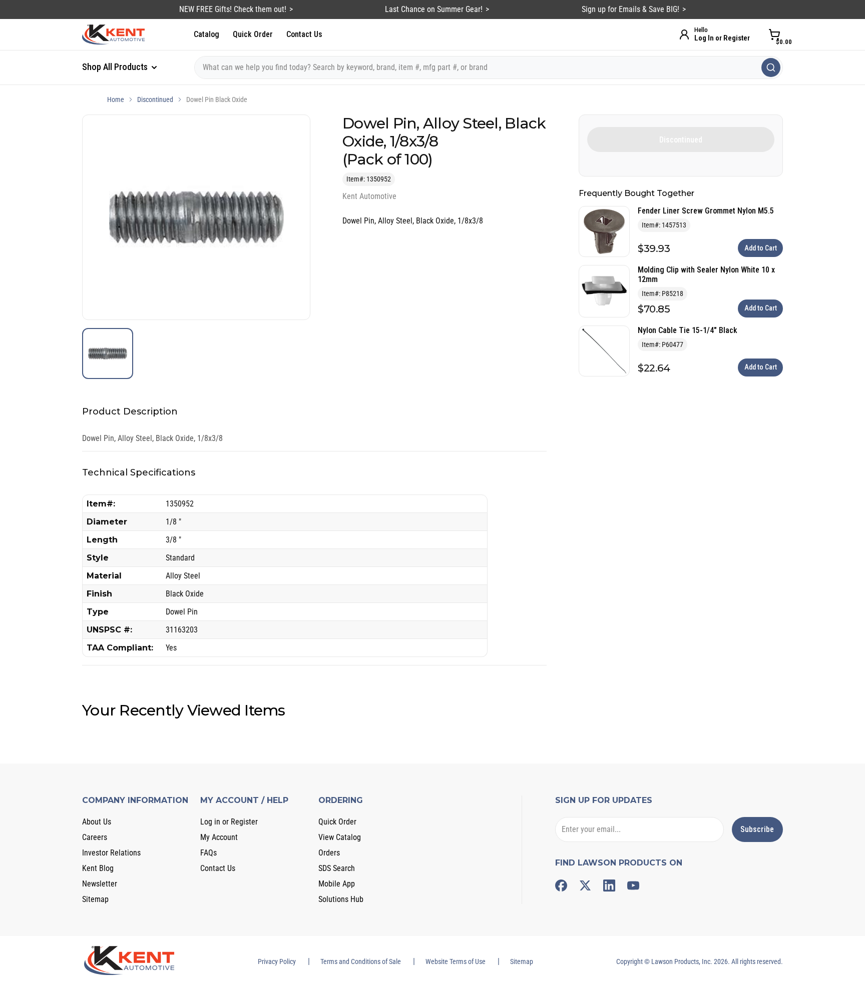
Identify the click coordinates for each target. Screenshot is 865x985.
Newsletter (99, 883)
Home (115, 100)
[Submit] (770, 67)
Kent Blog (98, 868)
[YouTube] (633, 886)
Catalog (206, 34)
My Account (219, 837)
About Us (96, 821)
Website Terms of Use (455, 962)
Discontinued (155, 100)
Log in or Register (229, 821)
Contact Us (304, 34)
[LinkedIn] (609, 886)
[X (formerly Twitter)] (585, 886)
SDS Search (336, 868)
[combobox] (488, 67)
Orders (329, 853)
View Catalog (339, 837)
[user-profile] (684, 34)
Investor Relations (111, 853)
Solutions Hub (340, 899)
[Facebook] (561, 886)
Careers (94, 837)
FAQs (208, 853)
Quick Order (253, 34)
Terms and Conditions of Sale (360, 962)
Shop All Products (116, 67)
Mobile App (336, 883)
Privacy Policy (277, 962)
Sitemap (95, 899)
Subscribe (757, 829)
